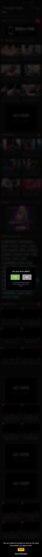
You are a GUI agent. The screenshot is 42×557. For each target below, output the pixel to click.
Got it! (21, 549)
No (27, 277)
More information (21, 554)
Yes (15, 277)
